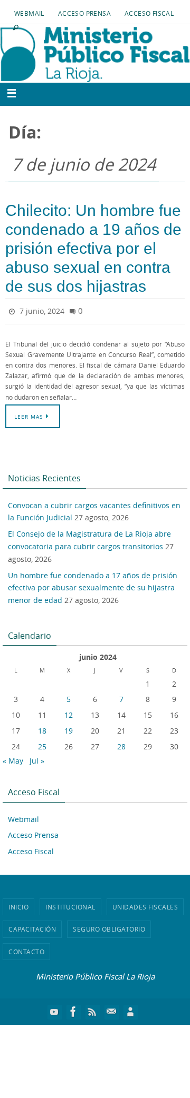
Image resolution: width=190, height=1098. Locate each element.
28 (121, 744)
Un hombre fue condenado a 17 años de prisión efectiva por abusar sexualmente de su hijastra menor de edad (92, 585)
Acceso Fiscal (149, 13)
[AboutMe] (130, 1009)
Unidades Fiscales (145, 904)
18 (42, 728)
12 (68, 713)
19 (68, 728)
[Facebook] (73, 1009)
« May (13, 758)
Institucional (70, 904)
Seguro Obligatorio (109, 927)
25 (42, 744)
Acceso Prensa (84, 13)
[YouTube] (54, 1009)
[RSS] (92, 1009)
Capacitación (32, 927)
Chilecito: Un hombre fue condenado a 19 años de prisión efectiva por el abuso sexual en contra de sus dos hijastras (93, 248)
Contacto (26, 949)
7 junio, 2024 (42, 310)
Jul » (37, 758)
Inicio (18, 904)
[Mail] (111, 1009)
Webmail (29, 13)
